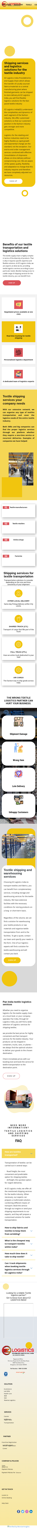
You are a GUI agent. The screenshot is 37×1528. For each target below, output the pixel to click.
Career (5, 1448)
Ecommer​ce (8, 1389)
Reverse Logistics (9, 1400)
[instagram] (26, 1511)
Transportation (9, 1423)
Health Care (8, 1394)
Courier (6, 1416)
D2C (5, 1398)
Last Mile (7, 1391)
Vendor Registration (9, 1446)
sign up (12, 283)
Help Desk (5, 1503)
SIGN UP (13, 181)
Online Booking (7, 1498)
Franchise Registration (9, 1442)
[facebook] (18, 1511)
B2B (5, 1396)
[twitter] (22, 1511)
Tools (29, 4)
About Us (5, 1467)
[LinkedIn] (31, 1511)
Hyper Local (8, 1420)
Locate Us (5, 1495)
